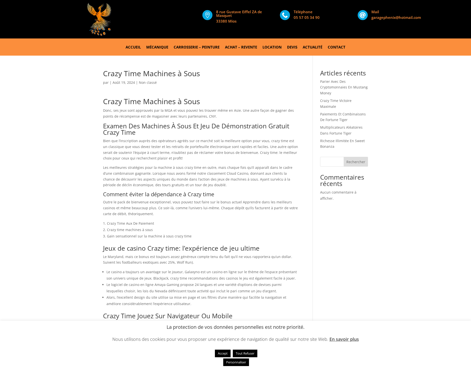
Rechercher (355, 162)
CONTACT (336, 47)
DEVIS (292, 47)
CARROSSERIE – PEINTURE (197, 47)
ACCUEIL (133, 47)
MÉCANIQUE (157, 47)
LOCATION (272, 47)
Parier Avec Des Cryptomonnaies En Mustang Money (344, 87)
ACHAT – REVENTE (241, 47)
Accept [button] (223, 353)
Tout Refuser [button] (245, 353)
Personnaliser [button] (236, 362)
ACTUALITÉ (312, 47)
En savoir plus (344, 339)
